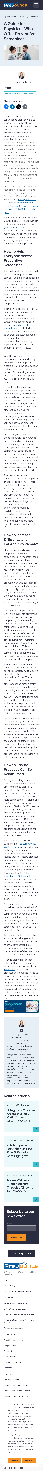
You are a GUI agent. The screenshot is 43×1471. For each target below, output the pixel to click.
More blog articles (21, 1253)
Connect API (9, 1368)
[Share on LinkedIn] (12, 106)
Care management (11, 1380)
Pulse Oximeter (10, 1357)
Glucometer (9, 1351)
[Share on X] (18, 106)
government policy (14, 227)
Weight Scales (10, 1345)
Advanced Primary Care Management (19, 1314)
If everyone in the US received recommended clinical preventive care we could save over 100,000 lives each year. (21, 206)
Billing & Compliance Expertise (16, 1396)
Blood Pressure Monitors (14, 1340)
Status (6, 1280)
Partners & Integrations (13, 1328)
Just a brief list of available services (17, 326)
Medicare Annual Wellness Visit (20, 93)
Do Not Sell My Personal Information (19, 1291)
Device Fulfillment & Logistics (16, 1385)
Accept (14, 1460)
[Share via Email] (24, 106)
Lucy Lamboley (23, 82)
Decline (29, 1460)
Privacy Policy (9, 1286)
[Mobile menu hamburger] (36, 5)
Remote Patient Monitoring (15, 1303)
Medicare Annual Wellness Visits (20, 845)
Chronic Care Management (15, 1309)
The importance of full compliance (19, 874)
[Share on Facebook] (6, 106)
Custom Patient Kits (12, 1362)
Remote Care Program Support (17, 1391)
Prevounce (9, 969)
